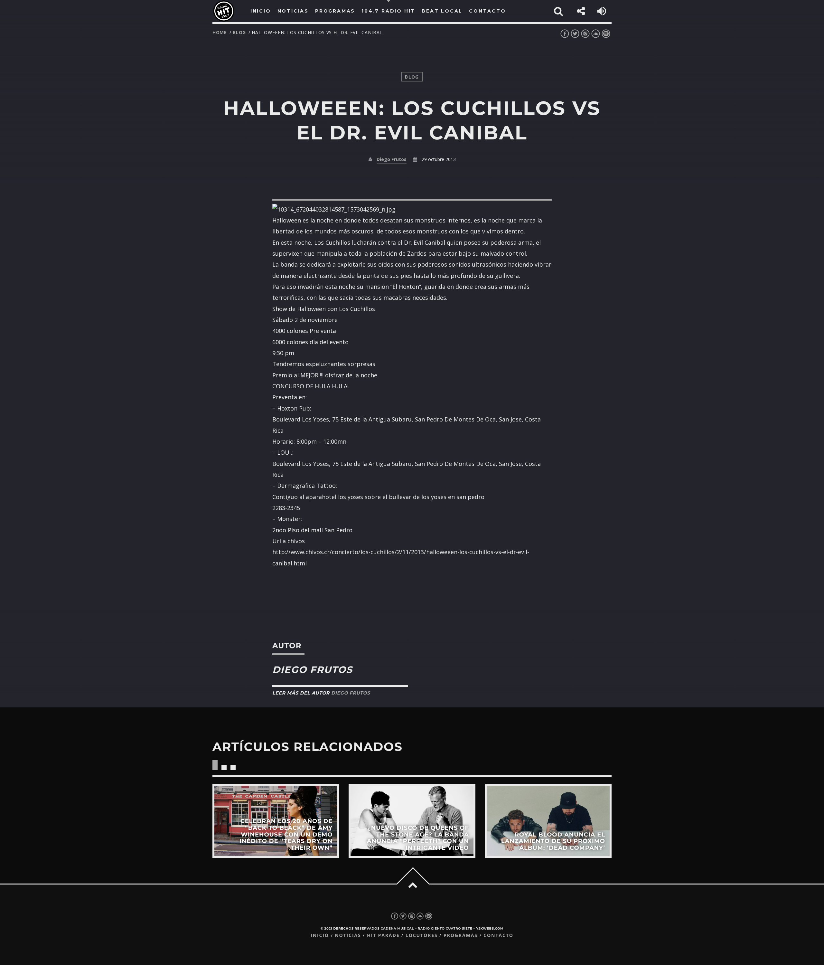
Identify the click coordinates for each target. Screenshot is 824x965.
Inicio (320, 935)
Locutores (422, 935)
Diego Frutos (392, 159)
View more (275, 820)
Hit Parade (383, 935)
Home (219, 32)
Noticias (348, 935)
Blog (239, 32)
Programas (461, 935)
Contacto (498, 935)
